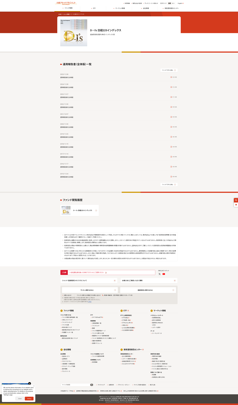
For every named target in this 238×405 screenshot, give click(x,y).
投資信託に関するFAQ (145, 290)
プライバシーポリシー (124, 385)
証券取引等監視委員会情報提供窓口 (86, 391)
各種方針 (111, 385)
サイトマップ (101, 385)
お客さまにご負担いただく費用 (132, 280)
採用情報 (127, 3)
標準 (169, 3)
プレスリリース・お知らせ (151, 3)
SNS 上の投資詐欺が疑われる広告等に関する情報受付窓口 (140, 391)
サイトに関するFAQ (87, 290)
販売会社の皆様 (137, 3)
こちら (89, 301)
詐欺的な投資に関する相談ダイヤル (110, 391)
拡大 (173, 3)
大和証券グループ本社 (66, 391)
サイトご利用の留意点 (140, 385)
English (180, 3)
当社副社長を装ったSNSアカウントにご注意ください (87, 272)
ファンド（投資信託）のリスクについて (74, 280)
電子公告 (152, 385)
